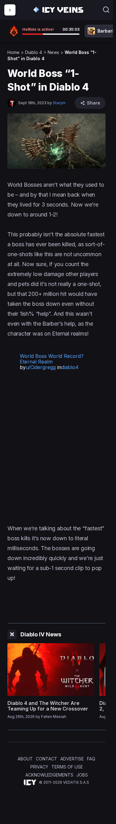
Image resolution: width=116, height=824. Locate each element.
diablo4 (70, 367)
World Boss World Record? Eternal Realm (52, 359)
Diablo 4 (33, 52)
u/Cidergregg (41, 367)
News (53, 52)
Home (13, 52)
